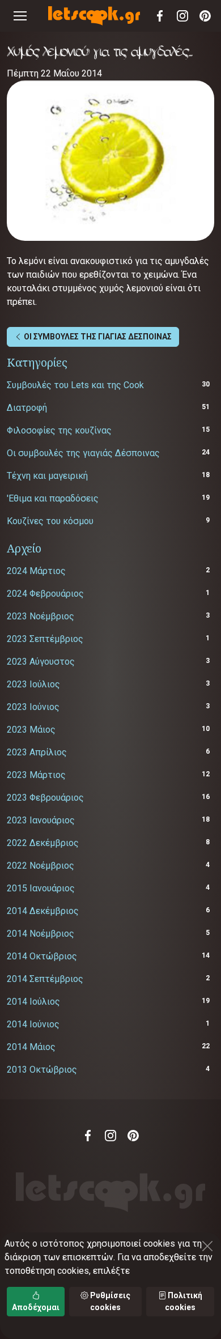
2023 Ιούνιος (33, 707)
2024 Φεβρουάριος (45, 593)
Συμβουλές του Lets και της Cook (75, 385)
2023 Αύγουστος (41, 661)
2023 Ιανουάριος (41, 820)
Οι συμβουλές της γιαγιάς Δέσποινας (83, 453)
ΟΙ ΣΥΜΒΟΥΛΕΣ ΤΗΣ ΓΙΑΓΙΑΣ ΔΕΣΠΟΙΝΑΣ (97, 336)
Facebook (160, 16)
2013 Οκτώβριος (42, 1069)
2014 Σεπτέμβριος (45, 979)
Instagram (182, 16)
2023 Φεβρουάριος (45, 797)
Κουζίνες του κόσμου (50, 521)
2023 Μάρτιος (36, 775)
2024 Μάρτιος (36, 571)
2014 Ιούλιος (33, 1001)
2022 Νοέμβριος (40, 865)
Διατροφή (27, 407)
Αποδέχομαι (36, 1307)
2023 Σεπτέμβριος (45, 639)
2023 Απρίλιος (37, 752)
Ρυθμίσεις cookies (109, 1301)
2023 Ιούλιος (33, 684)
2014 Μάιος (31, 1047)
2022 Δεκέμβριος (43, 843)
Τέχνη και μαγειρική (47, 475)
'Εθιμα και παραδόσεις (53, 498)
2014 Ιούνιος (33, 1024)
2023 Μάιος (31, 729)
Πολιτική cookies (183, 1301)
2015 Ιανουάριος (41, 888)
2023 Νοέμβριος (40, 616)
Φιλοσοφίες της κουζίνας (59, 430)
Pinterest (205, 16)
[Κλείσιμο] (207, 1246)
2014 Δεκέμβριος (43, 911)
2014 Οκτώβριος (42, 956)
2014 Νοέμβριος (40, 933)
